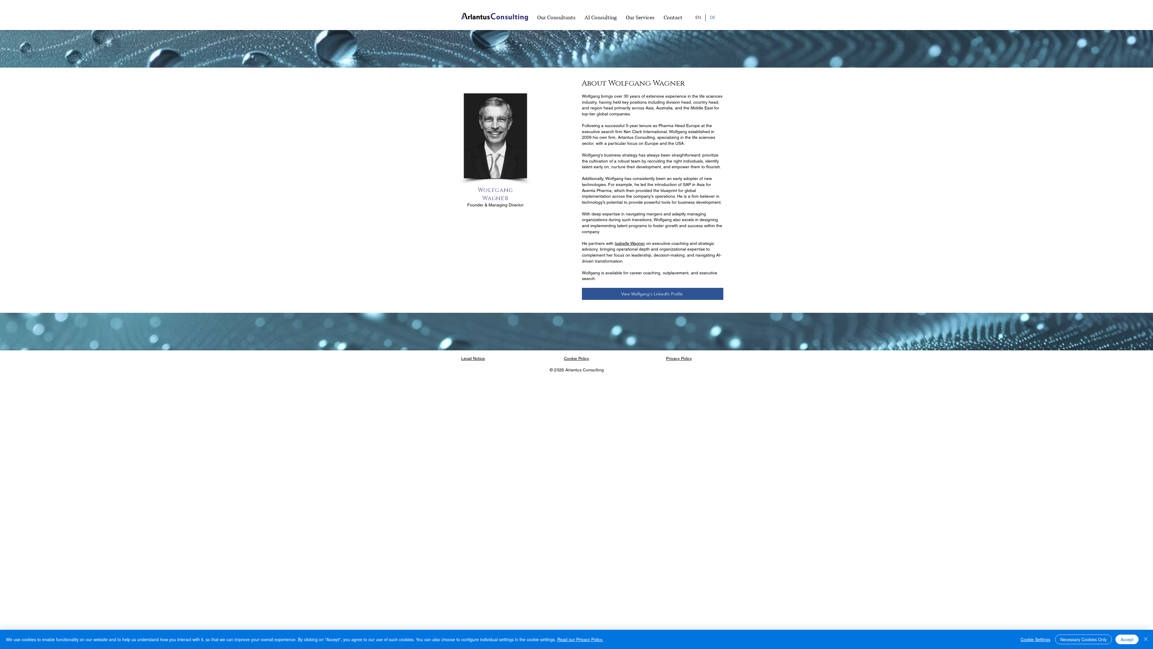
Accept (1127, 639)
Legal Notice (473, 358)
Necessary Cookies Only (1083, 639)
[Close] (1145, 639)
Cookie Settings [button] (1035, 639)
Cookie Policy (576, 358)
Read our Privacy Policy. (580, 639)
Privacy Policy (679, 358)
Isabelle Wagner (630, 243)
